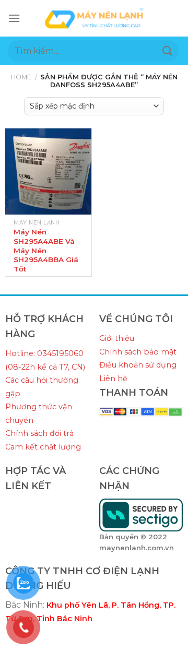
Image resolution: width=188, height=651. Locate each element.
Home (20, 77)
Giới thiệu (116, 338)
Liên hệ (113, 378)
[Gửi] (167, 51)
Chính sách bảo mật (138, 352)
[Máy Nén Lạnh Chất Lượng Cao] (94, 18)
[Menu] (14, 18)
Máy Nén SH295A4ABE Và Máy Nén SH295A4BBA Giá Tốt (46, 250)
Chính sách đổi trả (39, 433)
